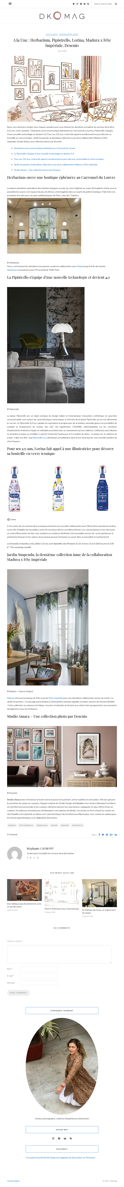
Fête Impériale (56, 698)
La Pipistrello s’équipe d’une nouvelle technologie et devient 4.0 (44, 153)
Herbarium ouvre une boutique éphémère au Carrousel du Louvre (44, 148)
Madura (10, 698)
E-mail (10, 976)
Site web (11, 983)
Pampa (80, 266)
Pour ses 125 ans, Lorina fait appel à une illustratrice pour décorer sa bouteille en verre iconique (59, 159)
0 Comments (12, 834)
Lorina (54, 825)
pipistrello (77, 825)
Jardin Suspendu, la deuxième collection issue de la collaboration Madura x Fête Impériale (55, 164)
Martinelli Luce (40, 437)
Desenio (12, 825)
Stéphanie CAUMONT (40, 848)
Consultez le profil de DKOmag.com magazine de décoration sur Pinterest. (61, 1157)
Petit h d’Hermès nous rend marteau (62, 908)
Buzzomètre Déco (68, 34)
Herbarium (12, 270)
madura (65, 825)
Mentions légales (13, 1181)
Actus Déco (52, 34)
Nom (10, 969)
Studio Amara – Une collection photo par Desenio (37, 170)
